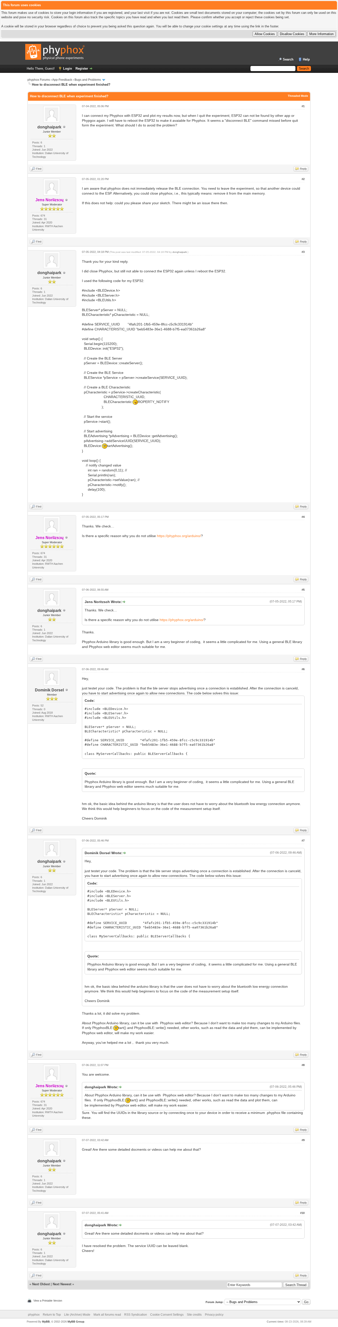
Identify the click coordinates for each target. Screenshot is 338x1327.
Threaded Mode (298, 95)
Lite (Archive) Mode (77, 1314)
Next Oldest (41, 1284)
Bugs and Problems (87, 79)
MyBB (46, 1321)
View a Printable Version (47, 1300)
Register (81, 68)
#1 (303, 106)
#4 (303, 516)
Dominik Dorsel (49, 690)
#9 (303, 1140)
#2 (303, 179)
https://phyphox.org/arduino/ (179, 536)
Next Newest (62, 1284)
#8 (303, 1065)
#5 (303, 589)
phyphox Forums (38, 79)
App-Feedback (62, 79)
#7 (303, 840)
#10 (302, 1212)
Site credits (194, 1314)
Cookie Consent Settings (167, 1314)
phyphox (34, 1314)
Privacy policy (214, 1314)
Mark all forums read (107, 1314)
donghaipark (49, 127)
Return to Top (52, 1314)
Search (288, 59)
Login (67, 68)
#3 (303, 251)
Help (306, 59)
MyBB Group (76, 1321)
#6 (303, 669)
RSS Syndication (135, 1314)
